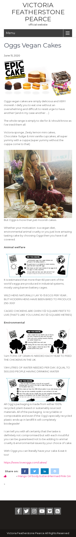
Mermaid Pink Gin (60, 476)
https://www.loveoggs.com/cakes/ (25, 462)
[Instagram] (34, 511)
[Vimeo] (49, 511)
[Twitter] (26, 511)
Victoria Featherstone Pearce (38, 12)
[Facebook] (18, 511)
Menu (10, 33)
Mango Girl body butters (33, 476)
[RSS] (57, 511)
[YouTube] (41, 511)
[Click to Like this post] (5, 476)
